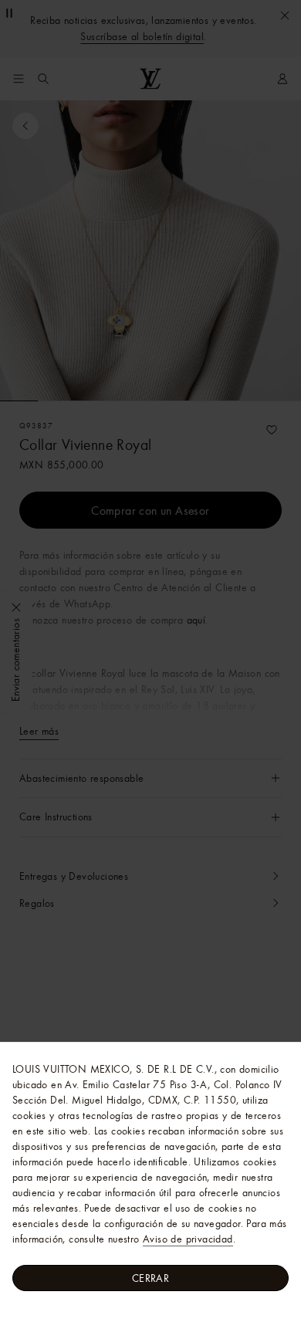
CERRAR (150, 1278)
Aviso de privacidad (188, 1239)
